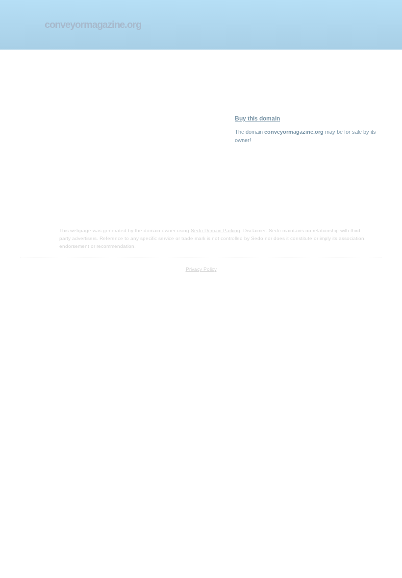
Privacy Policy (201, 269)
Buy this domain (257, 118)
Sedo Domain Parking (215, 230)
